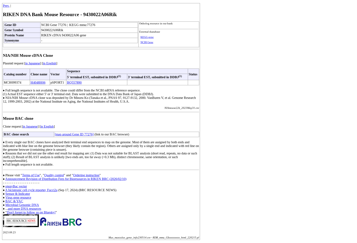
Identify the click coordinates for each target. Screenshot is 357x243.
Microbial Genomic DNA (22, 205)
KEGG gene (147, 37)
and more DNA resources (24, 208)
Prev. (6, 5)
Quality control (54, 175)
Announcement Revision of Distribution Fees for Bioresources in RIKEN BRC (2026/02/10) (65, 179)
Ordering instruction (86, 175)
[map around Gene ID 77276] (74, 134)
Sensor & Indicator (17, 194)
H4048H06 (38, 82)
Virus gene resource (18, 197)
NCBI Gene (146, 42)
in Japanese (32, 63)
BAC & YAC (14, 201)
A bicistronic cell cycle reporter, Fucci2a (31, 190)
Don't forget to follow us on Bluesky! (31, 212)
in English (49, 63)
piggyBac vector (16, 186)
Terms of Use (31, 175)
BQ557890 (74, 82)
